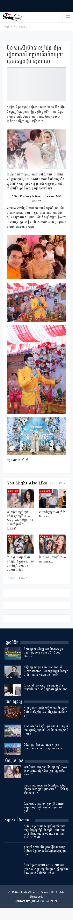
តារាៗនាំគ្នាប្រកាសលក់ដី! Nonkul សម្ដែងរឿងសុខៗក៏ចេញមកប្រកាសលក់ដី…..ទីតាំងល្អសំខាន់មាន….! (46, 789)
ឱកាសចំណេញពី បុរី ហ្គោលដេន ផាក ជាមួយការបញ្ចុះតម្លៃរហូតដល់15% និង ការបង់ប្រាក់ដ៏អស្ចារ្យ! (46, 730)
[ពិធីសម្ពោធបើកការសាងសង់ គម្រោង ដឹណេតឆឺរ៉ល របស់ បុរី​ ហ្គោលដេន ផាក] (12, 749)
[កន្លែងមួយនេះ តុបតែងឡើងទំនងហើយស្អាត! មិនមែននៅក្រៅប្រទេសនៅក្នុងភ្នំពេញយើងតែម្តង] (12, 712)
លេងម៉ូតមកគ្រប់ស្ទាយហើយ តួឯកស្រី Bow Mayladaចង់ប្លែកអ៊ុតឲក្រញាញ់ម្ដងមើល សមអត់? (45, 771)
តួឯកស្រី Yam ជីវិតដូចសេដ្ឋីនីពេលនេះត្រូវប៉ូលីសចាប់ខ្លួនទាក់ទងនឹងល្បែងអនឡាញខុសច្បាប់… (45, 851)
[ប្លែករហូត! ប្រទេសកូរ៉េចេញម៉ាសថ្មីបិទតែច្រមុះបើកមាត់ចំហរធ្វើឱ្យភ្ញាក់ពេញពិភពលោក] (12, 690)
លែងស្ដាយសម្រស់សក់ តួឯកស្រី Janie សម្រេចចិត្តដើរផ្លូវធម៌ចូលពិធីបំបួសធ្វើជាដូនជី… (43, 807)
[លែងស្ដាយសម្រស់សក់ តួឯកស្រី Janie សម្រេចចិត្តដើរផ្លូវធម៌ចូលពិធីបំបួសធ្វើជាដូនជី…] (20, 544)
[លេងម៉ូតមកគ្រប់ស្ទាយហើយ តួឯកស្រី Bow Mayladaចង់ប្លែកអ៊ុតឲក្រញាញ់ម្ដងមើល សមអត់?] (20, 498)
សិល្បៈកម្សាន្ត (13, 491)
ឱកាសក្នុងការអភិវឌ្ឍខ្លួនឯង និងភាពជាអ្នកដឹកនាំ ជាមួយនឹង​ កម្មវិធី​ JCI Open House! (43, 653)
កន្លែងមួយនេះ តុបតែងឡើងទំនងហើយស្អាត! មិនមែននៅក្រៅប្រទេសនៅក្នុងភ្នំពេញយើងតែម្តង (45, 712)
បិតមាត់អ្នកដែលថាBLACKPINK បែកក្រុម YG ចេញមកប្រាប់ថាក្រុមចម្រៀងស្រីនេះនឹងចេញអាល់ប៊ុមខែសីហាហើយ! (46, 869)
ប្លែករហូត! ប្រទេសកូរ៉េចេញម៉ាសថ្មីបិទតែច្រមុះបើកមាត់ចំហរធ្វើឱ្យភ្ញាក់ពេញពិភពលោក (46, 687)
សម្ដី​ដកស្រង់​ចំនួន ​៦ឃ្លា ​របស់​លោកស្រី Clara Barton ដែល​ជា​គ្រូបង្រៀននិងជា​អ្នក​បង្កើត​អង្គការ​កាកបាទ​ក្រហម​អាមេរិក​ (46, 671)
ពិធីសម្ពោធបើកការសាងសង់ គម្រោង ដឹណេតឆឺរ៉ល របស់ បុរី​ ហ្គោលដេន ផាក (43, 746)
